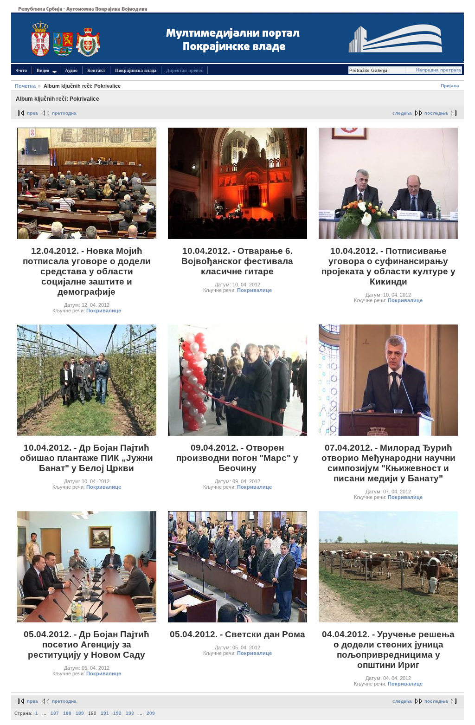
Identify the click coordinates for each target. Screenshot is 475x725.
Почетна (25, 86)
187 (55, 713)
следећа (402, 113)
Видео (43, 70)
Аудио (71, 70)
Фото (21, 70)
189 (80, 713)
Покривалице (103, 310)
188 (67, 713)
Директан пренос (184, 70)
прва (32, 113)
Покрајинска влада (135, 70)
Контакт (96, 70)
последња (436, 113)
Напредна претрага (438, 69)
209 (151, 713)
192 (117, 713)
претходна (64, 113)
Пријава (450, 85)
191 (105, 713)
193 (130, 713)
